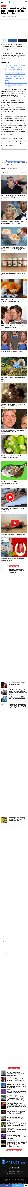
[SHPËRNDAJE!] (12, 40)
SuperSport (9, 164)
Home (6, 1171)
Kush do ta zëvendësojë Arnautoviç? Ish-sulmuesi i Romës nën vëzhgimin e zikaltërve (16, 84)
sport (15, 168)
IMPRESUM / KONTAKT (11, 1173)
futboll (10, 168)
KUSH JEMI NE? (19, 1173)
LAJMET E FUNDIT (12, 1171)
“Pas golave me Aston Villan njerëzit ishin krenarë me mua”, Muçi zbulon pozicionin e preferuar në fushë (15, 67)
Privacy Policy (20, 1171)
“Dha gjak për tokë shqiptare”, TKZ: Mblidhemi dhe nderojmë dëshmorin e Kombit (15, 78)
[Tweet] (22, 40)
